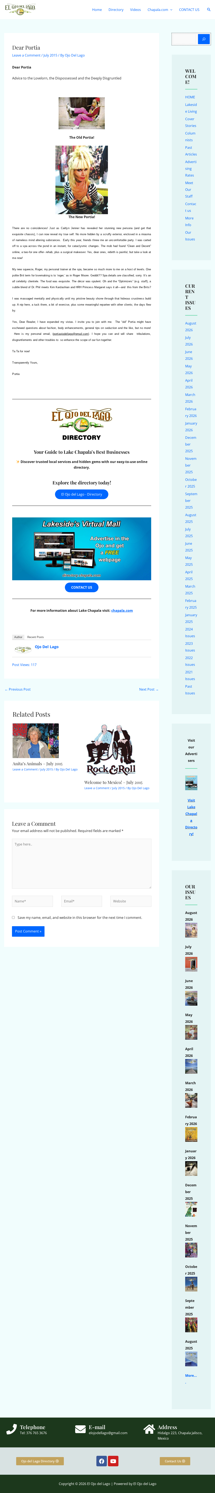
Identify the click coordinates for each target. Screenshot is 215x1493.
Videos (135, 9)
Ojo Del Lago (47, 646)
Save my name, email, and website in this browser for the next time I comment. (80, 917)
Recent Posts (35, 637)
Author (18, 637)
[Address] (149, 1429)
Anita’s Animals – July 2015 (37, 763)
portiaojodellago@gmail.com (70, 333)
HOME (190, 97)
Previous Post (18, 689)
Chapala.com (158, 9)
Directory (116, 9)
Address (167, 1426)
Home (97, 9)
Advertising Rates (191, 169)
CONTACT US (189, 9)
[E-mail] (80, 1429)
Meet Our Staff (189, 190)
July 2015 (50, 55)
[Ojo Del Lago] (23, 649)
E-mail (97, 1426)
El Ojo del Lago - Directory (81, 494)
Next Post (149, 689)
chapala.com (122, 610)
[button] (170, 9)
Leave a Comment (26, 55)
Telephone (32, 1426)
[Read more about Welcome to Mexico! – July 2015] (110, 749)
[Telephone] (11, 1429)
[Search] (204, 39)
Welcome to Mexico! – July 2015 (113, 782)
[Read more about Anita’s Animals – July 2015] (36, 740)
